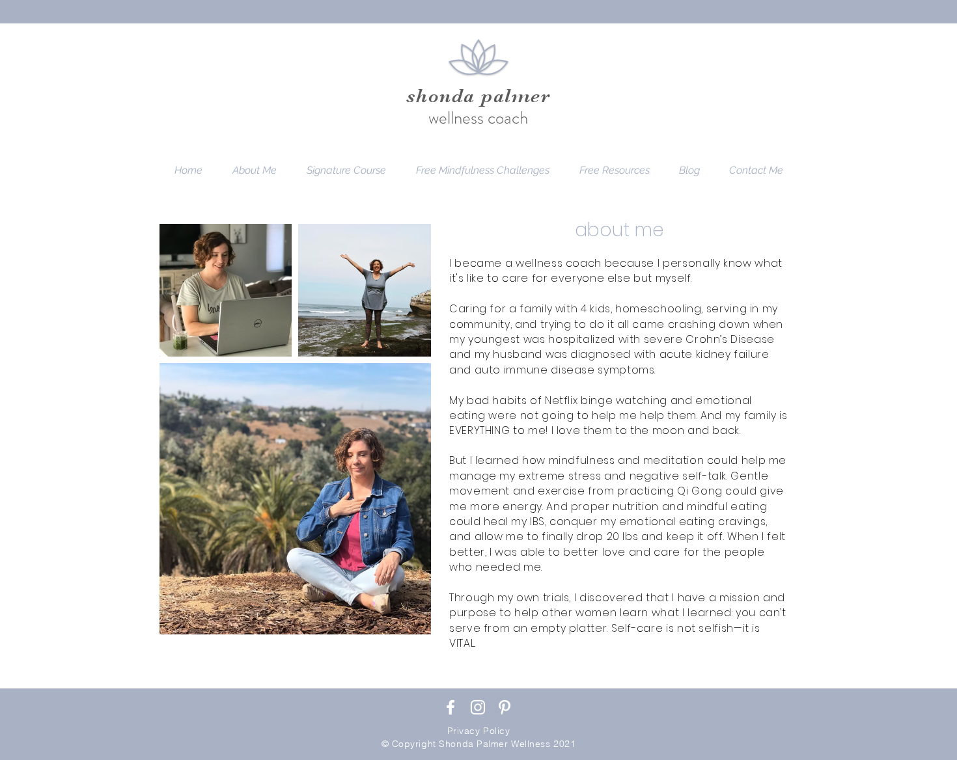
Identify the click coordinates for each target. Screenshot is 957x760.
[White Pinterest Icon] (504, 707)
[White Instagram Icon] (478, 707)
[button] (482, 170)
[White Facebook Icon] (450, 707)
